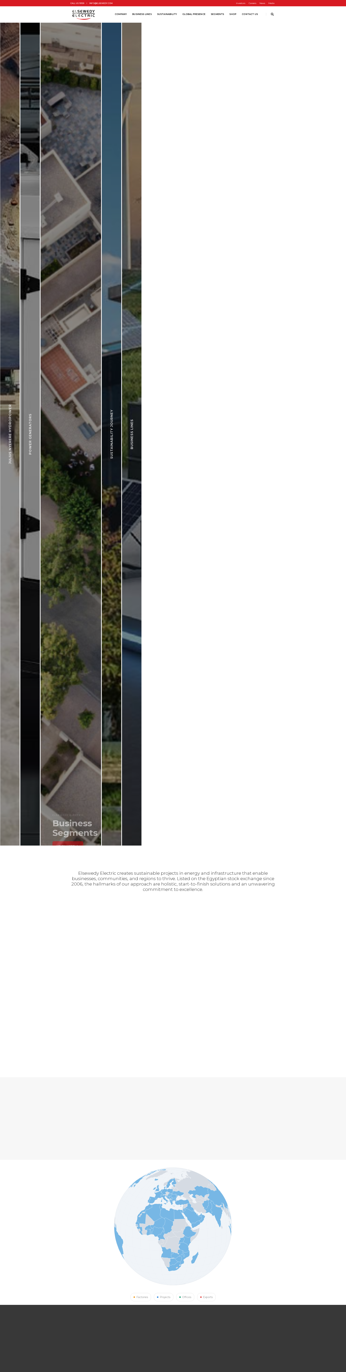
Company (121, 14)
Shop (232, 14)
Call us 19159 (77, 3)
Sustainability (167, 14)
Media (271, 3)
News (262, 3)
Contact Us (250, 14)
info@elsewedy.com (101, 3)
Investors (240, 3)
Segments (217, 14)
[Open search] (272, 14)
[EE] (84, 14)
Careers (252, 3)
